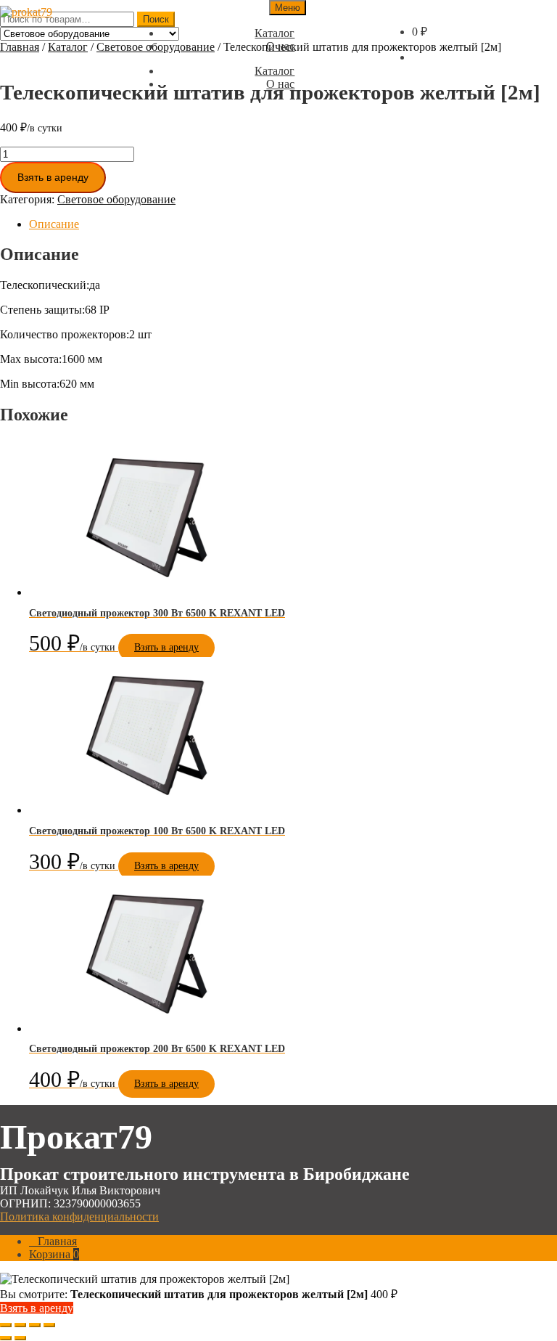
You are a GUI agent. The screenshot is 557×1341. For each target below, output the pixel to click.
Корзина (54, 1254)
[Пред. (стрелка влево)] (6, 1338)
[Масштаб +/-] (6, 1325)
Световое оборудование (116, 199)
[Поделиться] (35, 1325)
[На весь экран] (20, 1325)
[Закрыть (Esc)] (49, 1325)
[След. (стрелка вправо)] (20, 1338)
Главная (19, 47)
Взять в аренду (52, 177)
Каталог (68, 47)
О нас (280, 46)
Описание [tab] (54, 224)
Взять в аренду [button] (166, 647)
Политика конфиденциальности (79, 1216)
